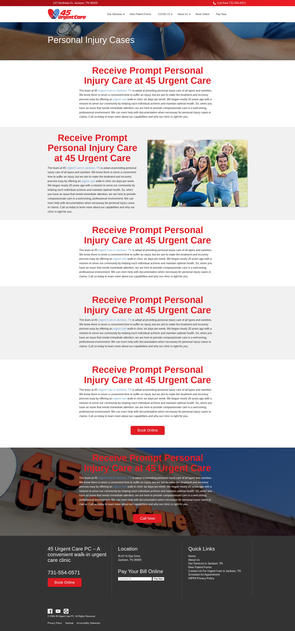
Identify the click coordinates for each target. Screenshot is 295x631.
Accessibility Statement (88, 623)
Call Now (147, 518)
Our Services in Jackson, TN (205, 563)
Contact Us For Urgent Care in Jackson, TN (214, 571)
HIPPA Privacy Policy (201, 578)
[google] (66, 611)
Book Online (147, 430)
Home (192, 556)
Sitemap (69, 623)
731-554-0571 (64, 572)
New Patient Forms (200, 567)
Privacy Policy (55, 623)
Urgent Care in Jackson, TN (115, 90)
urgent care (120, 99)
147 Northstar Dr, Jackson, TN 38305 (75, 3)
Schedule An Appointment (204, 574)
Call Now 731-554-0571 (231, 3)
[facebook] (50, 611)
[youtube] (58, 611)
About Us (194, 559)
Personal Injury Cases (91, 40)
